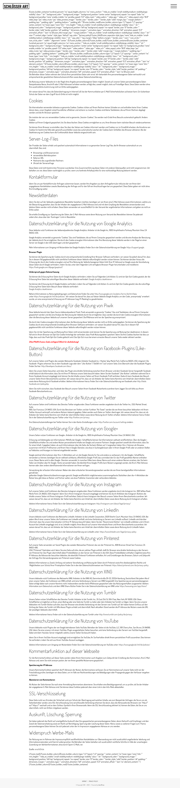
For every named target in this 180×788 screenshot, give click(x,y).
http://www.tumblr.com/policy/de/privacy (115, 614)
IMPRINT (84, 781)
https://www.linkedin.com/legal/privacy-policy (118, 531)
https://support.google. (135, 247)
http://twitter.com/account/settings (113, 422)
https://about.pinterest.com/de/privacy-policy (130, 565)
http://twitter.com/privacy (79, 417)
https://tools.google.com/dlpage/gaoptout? (46, 267)
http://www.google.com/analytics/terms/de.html (114, 293)
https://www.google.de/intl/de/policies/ (49, 296)
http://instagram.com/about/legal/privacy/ (113, 503)
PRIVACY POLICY (93, 781)
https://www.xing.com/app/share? (133, 586)
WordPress (101, 785)
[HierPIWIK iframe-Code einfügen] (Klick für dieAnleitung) (54, 341)
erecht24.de (39, 749)
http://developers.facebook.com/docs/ (56, 366)
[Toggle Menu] (174, 6)
